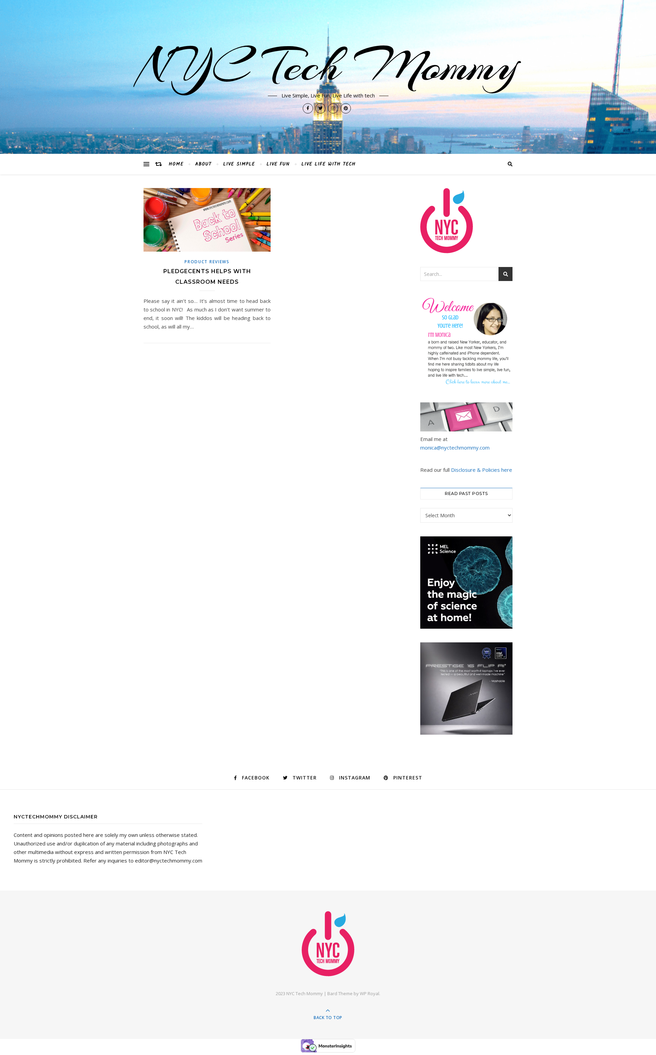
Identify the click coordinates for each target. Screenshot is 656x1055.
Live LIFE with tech (328, 164)
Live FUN (278, 164)
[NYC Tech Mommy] (328, 943)
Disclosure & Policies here (481, 469)
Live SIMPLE (239, 164)
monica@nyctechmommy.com (455, 447)
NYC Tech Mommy (328, 65)
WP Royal (369, 993)
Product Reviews (207, 262)
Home (176, 164)
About (203, 164)
